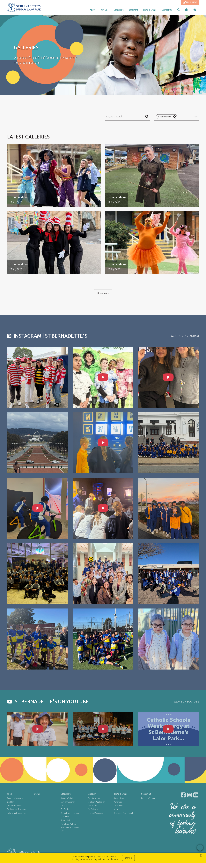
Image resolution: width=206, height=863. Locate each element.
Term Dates (118, 805)
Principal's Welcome (15, 798)
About (92, 10)
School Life (119, 10)
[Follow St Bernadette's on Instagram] (190, 795)
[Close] (174, 116)
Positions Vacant (148, 798)
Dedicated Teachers (14, 805)
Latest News (119, 798)
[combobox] (127, 117)
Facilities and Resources (16, 809)
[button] (176, 117)
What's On (118, 802)
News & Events (149, 10)
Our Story (10, 802)
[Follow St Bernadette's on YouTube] (196, 795)
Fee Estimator (93, 809)
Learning (64, 805)
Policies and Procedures (16, 813)
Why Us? (104, 10)
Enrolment (133, 10)
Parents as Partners (68, 824)
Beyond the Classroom (70, 813)
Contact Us (167, 10)
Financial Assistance (96, 813)
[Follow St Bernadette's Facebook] (184, 795)
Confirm (128, 857)
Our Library (65, 817)
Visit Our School (94, 798)
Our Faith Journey (68, 802)
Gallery (117, 809)
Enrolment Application (96, 802)
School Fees (92, 805)
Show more (103, 293)
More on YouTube (186, 701)
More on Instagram (185, 336)
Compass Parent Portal (123, 813)
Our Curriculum (66, 809)
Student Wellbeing (68, 798)
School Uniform (67, 820)
